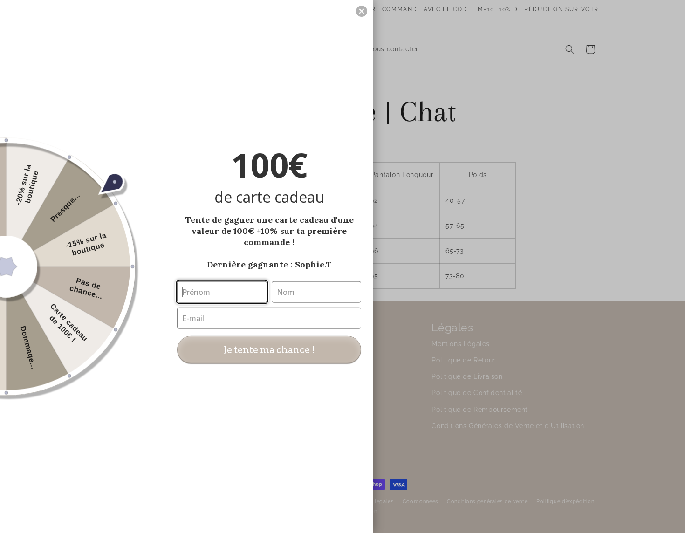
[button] (361, 11)
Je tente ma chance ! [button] (269, 349)
